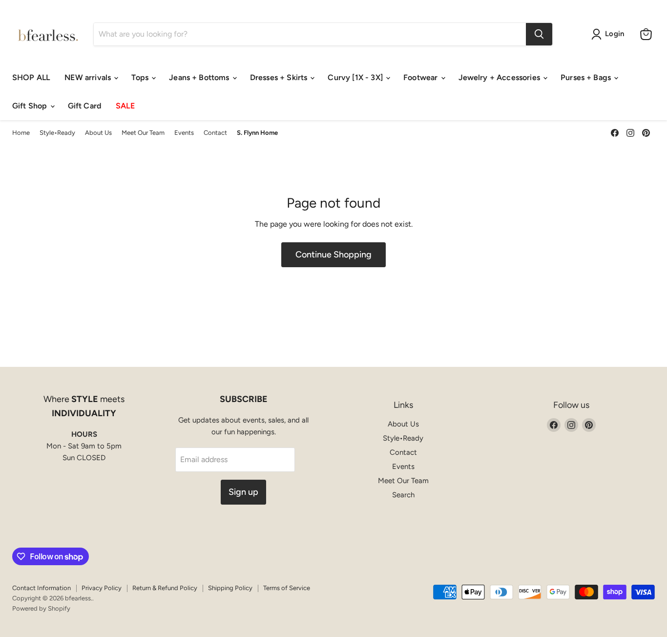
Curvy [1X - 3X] (356, 77)
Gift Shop (30, 105)
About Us (98, 132)
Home (21, 132)
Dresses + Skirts (280, 77)
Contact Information (41, 588)
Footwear (421, 77)
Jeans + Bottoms (200, 77)
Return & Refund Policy (164, 588)
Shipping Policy (230, 588)
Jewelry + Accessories (500, 77)
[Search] (539, 34)
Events (184, 132)
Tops (140, 77)
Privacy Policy (102, 588)
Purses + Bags (587, 77)
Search (403, 494)
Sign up (243, 492)
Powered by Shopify (41, 608)
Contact (215, 132)
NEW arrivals (88, 77)
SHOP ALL (31, 77)
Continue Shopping (333, 254)
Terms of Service (286, 588)
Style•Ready (57, 132)
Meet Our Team (143, 132)
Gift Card (84, 105)
